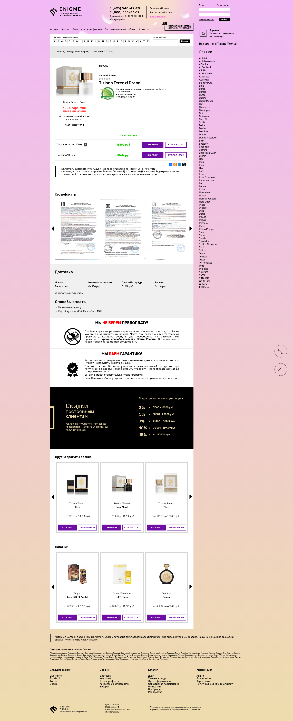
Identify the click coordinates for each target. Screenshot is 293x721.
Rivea (202, 226)
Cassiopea (204, 110)
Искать (184, 41)
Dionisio (203, 131)
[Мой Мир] (179, 164)
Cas (201, 104)
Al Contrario (205, 67)
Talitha (203, 250)
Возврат (104, 686)
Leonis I (203, 186)
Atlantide (204, 79)
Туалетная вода (157, 678)
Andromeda (205, 73)
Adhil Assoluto (207, 61)
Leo (201, 183)
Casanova (204, 107)
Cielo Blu (203, 119)
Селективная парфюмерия (163, 684)
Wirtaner (203, 284)
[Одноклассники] (175, 164)
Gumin (202, 156)
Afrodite (203, 64)
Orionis (203, 207)
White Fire (204, 281)
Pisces (202, 217)
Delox (202, 125)
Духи (151, 676)
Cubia (202, 122)
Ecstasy (203, 143)
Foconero (204, 146)
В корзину (153, 145)
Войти (224, 19)
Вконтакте (56, 676)
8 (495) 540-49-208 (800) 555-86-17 (125, 10)
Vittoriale (204, 278)
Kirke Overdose (207, 177)
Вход (201, 5)
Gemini (203, 149)
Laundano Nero (207, 180)
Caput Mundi (206, 101)
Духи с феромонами (160, 681)
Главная (60, 52)
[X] (184, 164)
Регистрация (223, 5)
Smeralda (204, 241)
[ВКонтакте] (170, 164)
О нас (132, 29)
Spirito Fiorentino (208, 244)
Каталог (54, 29)
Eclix (201, 140)
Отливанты (154, 686)
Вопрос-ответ (205, 678)
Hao (201, 159)
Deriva (202, 128)
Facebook (55, 678)
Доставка (105, 676)
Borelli (202, 92)
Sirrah (202, 238)
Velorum (203, 272)
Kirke (201, 174)
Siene (202, 235)
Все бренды (155, 689)
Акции (66, 29)
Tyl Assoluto (205, 262)
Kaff (201, 171)
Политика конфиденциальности (215, 684)
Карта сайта (203, 681)
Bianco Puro (205, 82)
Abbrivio (203, 58)
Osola (202, 214)
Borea (202, 88)
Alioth (202, 70)
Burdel (202, 95)
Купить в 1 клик (176, 145)
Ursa (201, 265)
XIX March (204, 287)
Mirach (203, 195)
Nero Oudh (205, 201)
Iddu (201, 162)
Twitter (54, 681)
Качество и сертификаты (87, 29)
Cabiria (203, 98)
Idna (201, 165)
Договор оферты (109, 681)
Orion (202, 204)
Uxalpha (203, 268)
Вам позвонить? (158, 16)
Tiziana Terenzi (98, 52)
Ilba (201, 168)
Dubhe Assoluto (208, 137)
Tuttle (202, 259)
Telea (202, 253)
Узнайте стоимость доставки (69, 293)
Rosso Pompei (206, 229)
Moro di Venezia (207, 198)
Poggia (203, 220)
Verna (202, 275)
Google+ (54, 684)
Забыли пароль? (206, 20)
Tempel (203, 256)
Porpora (203, 223)
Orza (201, 210)
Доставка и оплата (115, 29)
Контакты (144, 29)
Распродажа (155, 692)
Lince (202, 189)
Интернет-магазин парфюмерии (74, 637)
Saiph (202, 232)
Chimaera (204, 116)
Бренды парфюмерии (77, 52)
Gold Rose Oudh (207, 153)
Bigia (201, 85)
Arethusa (204, 76)
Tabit (201, 247)
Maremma (204, 192)
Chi (201, 113)
